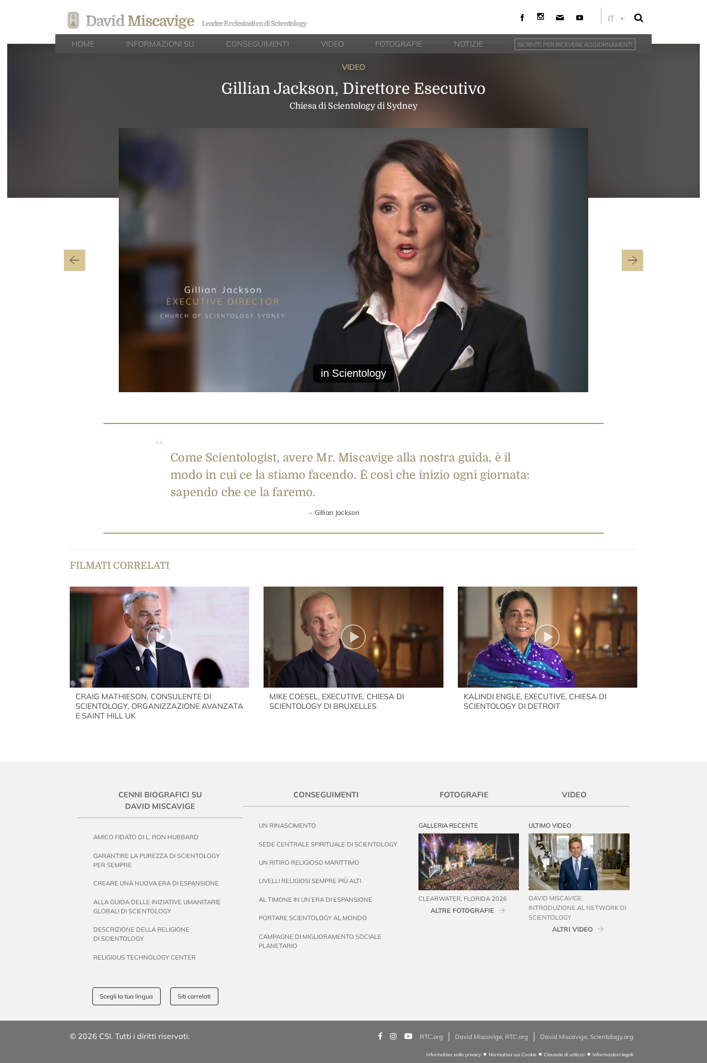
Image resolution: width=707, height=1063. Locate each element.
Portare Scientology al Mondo (313, 918)
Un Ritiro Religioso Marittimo (309, 862)
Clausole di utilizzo (564, 1054)
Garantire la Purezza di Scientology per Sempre (156, 860)
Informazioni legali (613, 1054)
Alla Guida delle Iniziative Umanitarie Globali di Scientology (157, 906)
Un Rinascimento (287, 825)
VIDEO (353, 67)
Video (574, 794)
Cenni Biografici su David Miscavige (160, 800)
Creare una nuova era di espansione (156, 883)
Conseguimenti (326, 794)
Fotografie (464, 794)
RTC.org (431, 1036)
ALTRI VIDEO (572, 929)
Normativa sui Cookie (512, 1054)
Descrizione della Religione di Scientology (141, 933)
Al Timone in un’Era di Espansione (315, 899)
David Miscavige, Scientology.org (586, 1036)
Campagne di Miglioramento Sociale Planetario (320, 941)
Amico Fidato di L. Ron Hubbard (146, 837)
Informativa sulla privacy (453, 1054)
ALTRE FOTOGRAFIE (462, 910)
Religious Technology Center (144, 957)
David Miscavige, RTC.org (491, 1036)
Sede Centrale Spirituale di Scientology (328, 844)
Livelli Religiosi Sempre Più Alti (310, 880)
